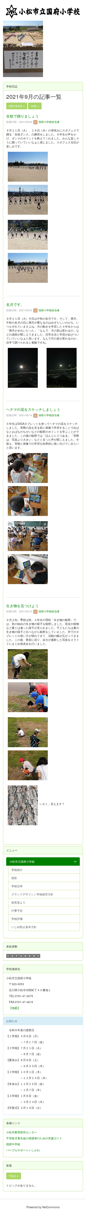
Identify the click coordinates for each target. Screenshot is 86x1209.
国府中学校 (13, 1144)
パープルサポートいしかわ (23, 1150)
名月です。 (15, 304)
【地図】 (14, 1008)
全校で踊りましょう (22, 115)
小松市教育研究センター (21, 1132)
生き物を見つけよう (22, 605)
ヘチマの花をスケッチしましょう (33, 409)
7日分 (13, 1176)
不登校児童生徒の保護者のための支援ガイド (34, 1138)
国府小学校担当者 (48, 122)
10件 (34, 106)
